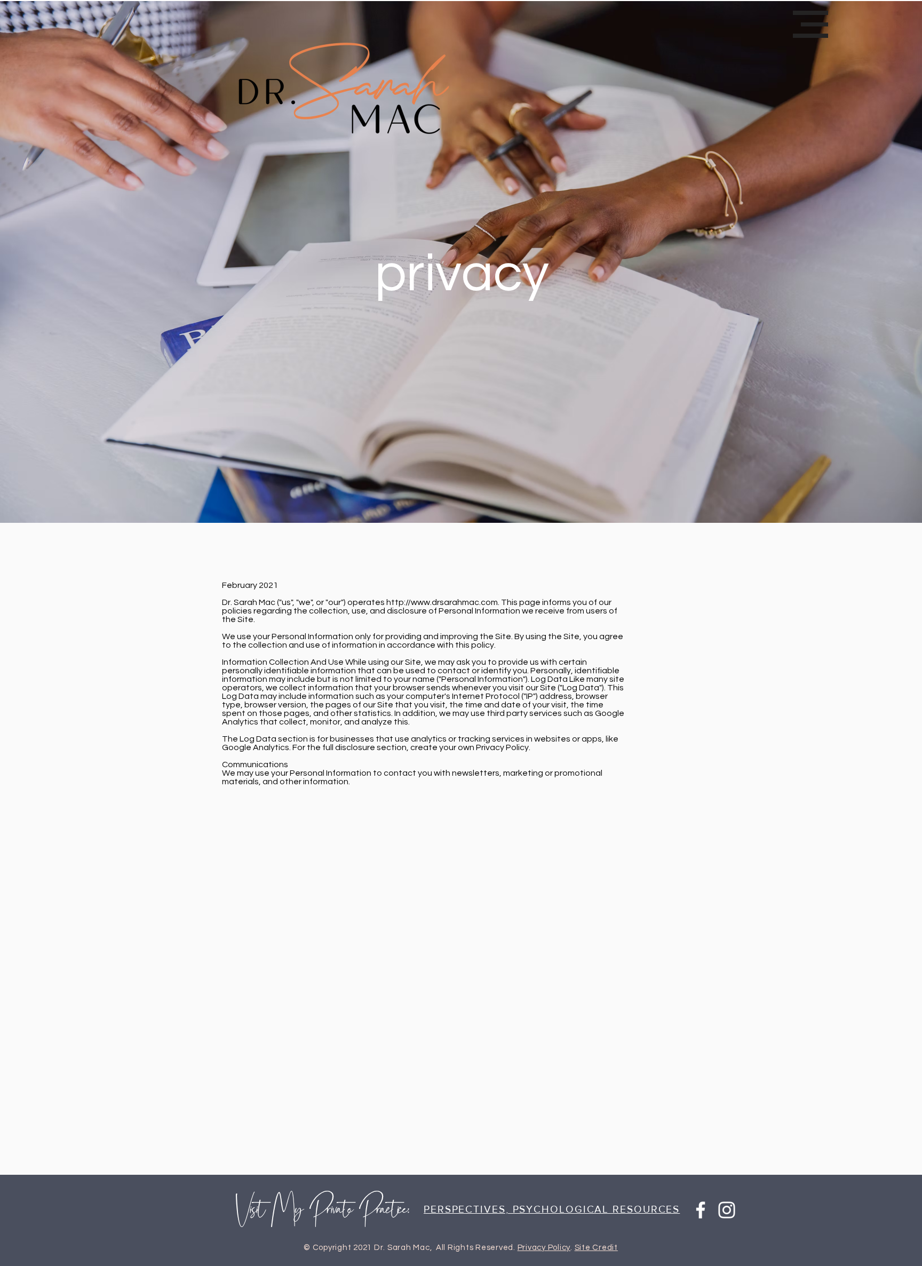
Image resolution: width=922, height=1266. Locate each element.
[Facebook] (700, 1210)
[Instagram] (727, 1210)
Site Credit (596, 1248)
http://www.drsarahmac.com (442, 602)
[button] (810, 24)
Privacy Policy (544, 1248)
